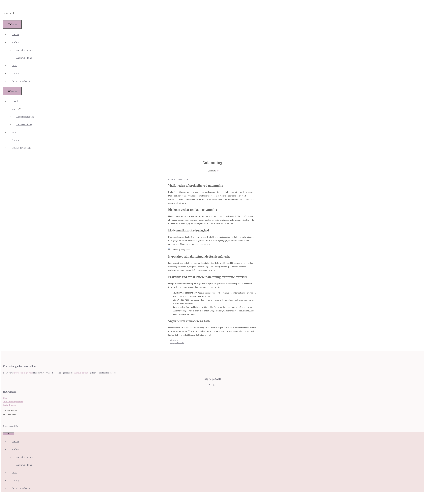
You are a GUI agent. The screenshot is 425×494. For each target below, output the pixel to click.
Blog (5, 398)
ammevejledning (81, 372)
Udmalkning (174, 340)
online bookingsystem (23, 372)
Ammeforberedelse (25, 50)
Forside (15, 34)
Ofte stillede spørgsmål (13, 401)
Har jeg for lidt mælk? (177, 343)
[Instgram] (215, 385)
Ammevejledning (24, 57)
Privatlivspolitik (9, 414)
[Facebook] (210, 385)
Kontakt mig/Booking (22, 81)
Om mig (15, 73)
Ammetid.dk (8, 13)
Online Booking (9, 405)
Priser (14, 65)
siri (217, 171)
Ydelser (15, 42)
